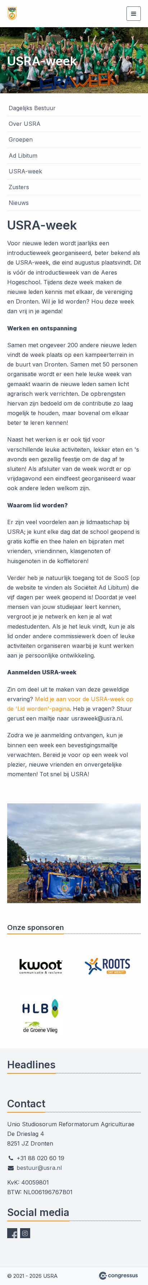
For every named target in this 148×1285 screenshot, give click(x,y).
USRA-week (25, 171)
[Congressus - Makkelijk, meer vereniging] (118, 1276)
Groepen (21, 139)
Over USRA (25, 123)
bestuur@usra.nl (39, 1167)
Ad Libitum (23, 155)
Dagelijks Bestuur (32, 108)
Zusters (19, 187)
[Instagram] (25, 1233)
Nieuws (19, 202)
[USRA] (43, 13)
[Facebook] (12, 1233)
